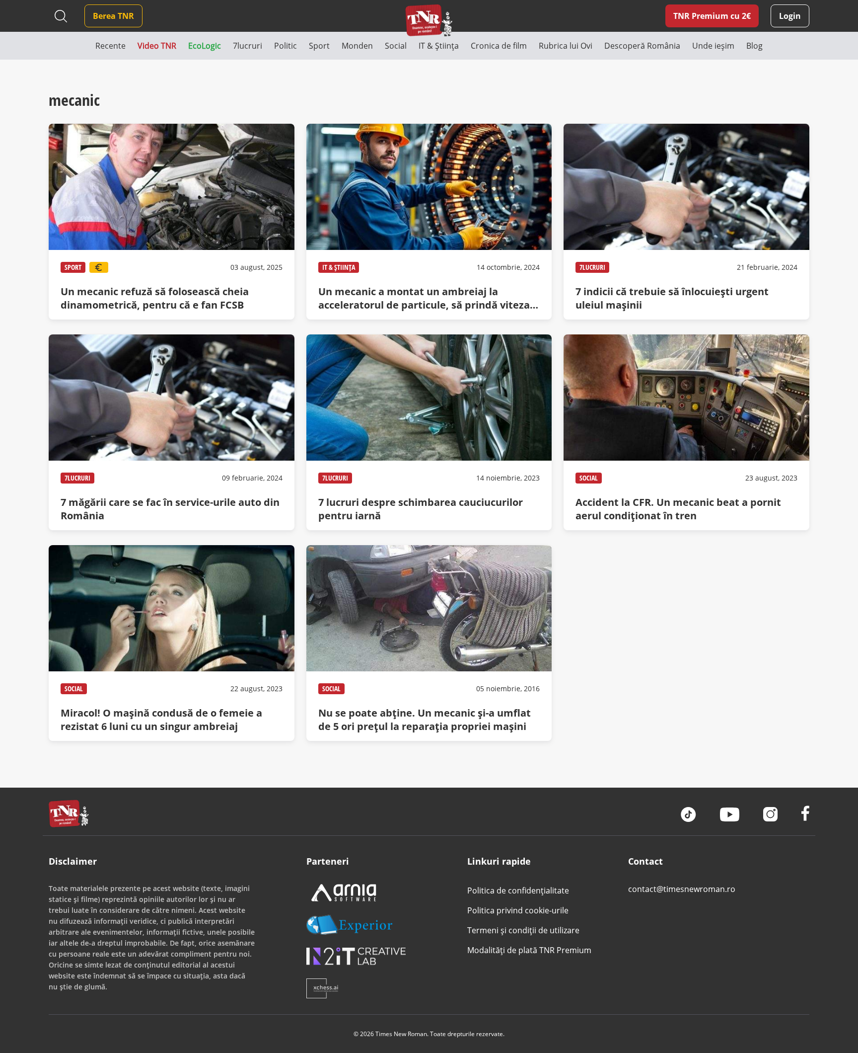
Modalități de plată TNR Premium (529, 950)
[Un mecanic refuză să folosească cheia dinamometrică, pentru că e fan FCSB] (171, 222)
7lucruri (592, 267)
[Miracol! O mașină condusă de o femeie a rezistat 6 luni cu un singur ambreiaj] (171, 643)
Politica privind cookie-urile (518, 910)
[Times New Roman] (429, 20)
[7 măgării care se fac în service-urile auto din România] (171, 432)
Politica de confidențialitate (518, 890)
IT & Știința (338, 267)
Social (588, 478)
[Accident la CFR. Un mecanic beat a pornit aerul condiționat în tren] (686, 432)
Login (790, 15)
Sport (73, 267)
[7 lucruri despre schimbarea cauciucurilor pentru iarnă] (429, 432)
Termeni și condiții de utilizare (523, 930)
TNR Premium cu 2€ (712, 15)
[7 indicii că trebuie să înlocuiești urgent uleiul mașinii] (686, 222)
